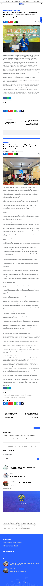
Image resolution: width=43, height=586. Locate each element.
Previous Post (9, 119)
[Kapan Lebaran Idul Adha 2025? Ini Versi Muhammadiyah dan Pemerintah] (5, 483)
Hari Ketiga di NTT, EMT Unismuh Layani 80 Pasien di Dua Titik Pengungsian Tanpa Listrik (19, 446)
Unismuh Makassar (28, 104)
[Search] (41, 3)
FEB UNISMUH (23, 523)
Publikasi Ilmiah (6, 397)
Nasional (11, 473)
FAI (19, 523)
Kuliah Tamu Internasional (15, 395)
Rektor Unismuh (14, 528)
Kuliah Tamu (12, 525)
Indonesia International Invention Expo (10, 104)
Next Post (34, 119)
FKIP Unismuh (6, 525)
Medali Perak (21, 104)
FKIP (34, 523)
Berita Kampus (12, 481)
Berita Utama (12, 465)
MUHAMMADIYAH (29, 395)
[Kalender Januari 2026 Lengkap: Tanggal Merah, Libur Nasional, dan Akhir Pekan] (5, 467)
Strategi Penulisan (14, 397)
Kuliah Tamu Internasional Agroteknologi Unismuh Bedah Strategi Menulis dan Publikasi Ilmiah (20, 438)
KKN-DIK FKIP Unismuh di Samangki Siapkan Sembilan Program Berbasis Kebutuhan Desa (19, 435)
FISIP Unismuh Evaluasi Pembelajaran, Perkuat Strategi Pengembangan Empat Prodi (18, 443)
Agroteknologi (6, 395)
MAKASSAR (22, 395)
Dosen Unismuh (14, 523)
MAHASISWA (18, 525)
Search (37, 428)
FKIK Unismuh (29, 523)
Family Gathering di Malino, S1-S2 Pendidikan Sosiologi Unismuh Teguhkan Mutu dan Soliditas (20, 441)
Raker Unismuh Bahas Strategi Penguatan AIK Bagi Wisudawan (10, 122)
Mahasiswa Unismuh (25, 525)
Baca (21, 509)
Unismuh (20, 528)
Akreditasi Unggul (7, 523)
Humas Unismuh (7, 151)
